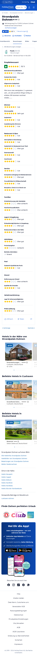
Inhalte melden (18, 598)
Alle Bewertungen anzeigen (12, 47)
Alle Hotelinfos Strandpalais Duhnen (14, 456)
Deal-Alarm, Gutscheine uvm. (18, 602)
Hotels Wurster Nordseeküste (11, 488)
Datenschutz (18, 615)
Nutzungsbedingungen (18, 611)
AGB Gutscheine (18, 632)
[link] (29, 7)
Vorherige (6, 328)
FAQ (18, 594)
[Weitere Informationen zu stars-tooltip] (19, 19)
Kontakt (24, 2)
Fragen (34, 41)
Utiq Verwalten (18, 623)
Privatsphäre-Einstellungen (18, 619)
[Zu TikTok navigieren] (18, 585)
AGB (18, 627)
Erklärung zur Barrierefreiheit (18, 636)
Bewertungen (17, 41)
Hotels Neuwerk (6, 474)
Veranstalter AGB (18, 606)
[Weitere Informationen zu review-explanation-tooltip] (27, 31)
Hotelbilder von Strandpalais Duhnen (14, 458)
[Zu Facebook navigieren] (8, 585)
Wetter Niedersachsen (9, 464)
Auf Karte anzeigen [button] (11, 28)
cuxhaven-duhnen (7, 498)
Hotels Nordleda (7, 486)
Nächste (31, 328)
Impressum (18, 644)
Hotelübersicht (5, 41)
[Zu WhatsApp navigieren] (28, 585)
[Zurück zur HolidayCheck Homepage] (8, 7)
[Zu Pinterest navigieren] (23, 585)
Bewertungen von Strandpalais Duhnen (15, 461)
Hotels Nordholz (7, 483)
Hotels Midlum (6, 480)
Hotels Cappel (6, 477)
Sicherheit (18, 640)
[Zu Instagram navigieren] (13, 585)
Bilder (27, 41)
